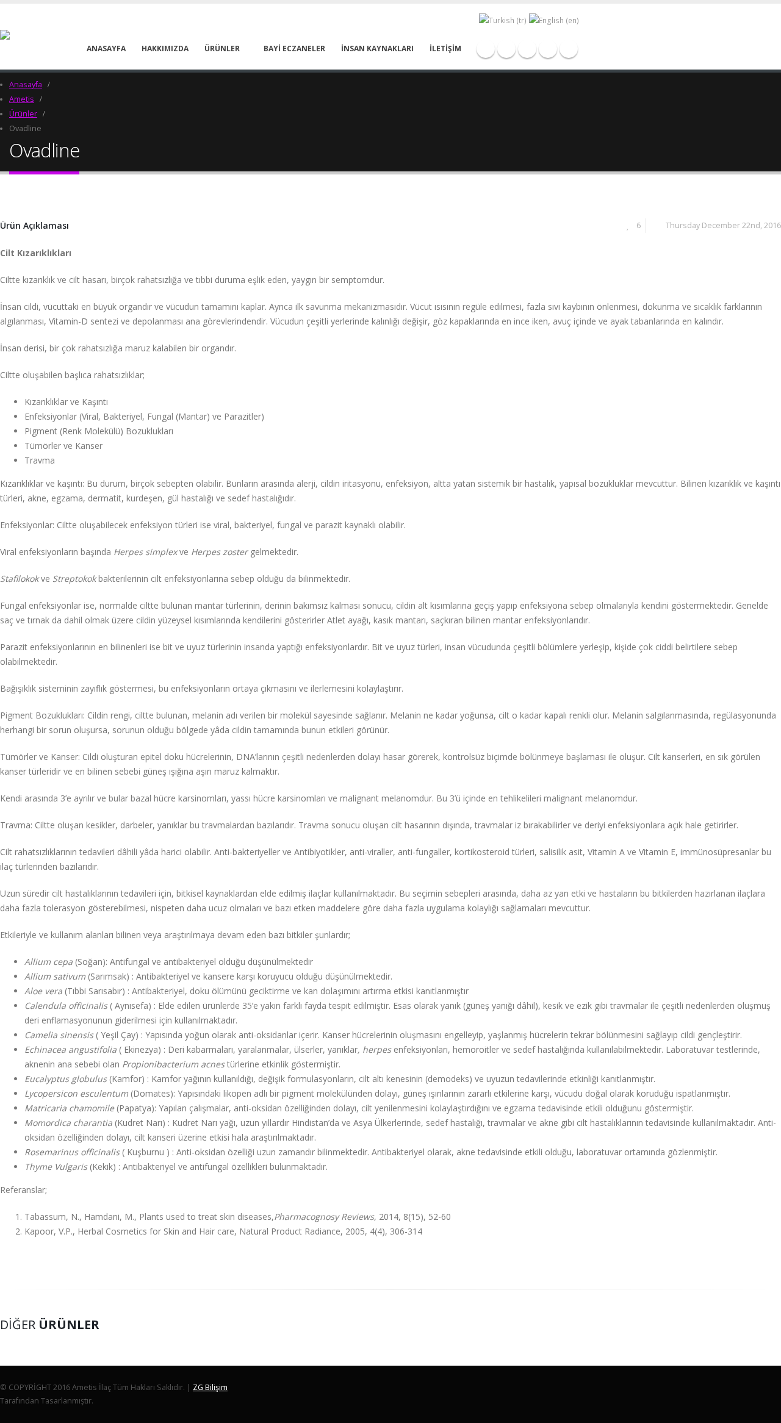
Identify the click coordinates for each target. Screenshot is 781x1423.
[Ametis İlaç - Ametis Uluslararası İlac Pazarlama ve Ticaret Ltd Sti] (26, 36)
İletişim (445, 48)
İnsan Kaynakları (377, 48)
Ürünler (222, 48)
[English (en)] (554, 20)
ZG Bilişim (210, 1387)
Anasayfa (106, 48)
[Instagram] (548, 49)
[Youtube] (527, 49)
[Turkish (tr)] (503, 20)
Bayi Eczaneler (294, 48)
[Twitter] (506, 49)
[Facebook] (486, 49)
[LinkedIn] (569, 49)
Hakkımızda (165, 48)
